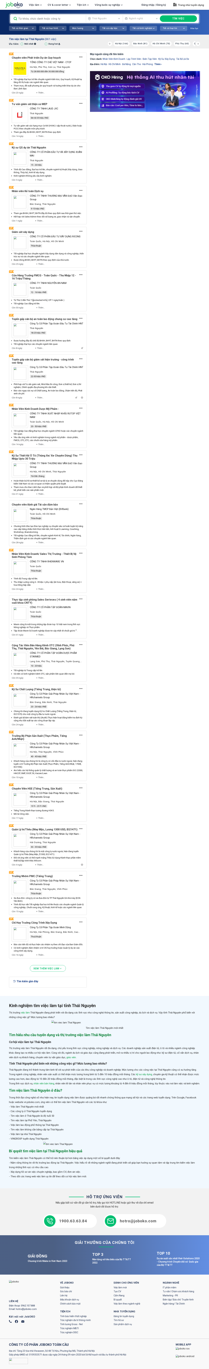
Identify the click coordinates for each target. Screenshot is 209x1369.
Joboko (14, 4)
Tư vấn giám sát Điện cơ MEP (29, 104)
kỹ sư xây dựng (166, 59)
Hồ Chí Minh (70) (161, 43)
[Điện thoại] (10, 1321)
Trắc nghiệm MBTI (69, 1328)
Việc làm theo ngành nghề (127, 1303)
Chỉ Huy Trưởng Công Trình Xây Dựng (34, 922)
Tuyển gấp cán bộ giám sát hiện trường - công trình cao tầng (43, 361)
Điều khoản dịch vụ (69, 1299)
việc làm (25, 1012)
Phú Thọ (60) (182, 43)
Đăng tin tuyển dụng (124, 1316)
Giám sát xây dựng (23, 232)
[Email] (22, 1321)
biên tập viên (150, 59)
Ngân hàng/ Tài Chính (174, 1303)
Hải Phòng (147, 64)
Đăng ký (161, 4)
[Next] (198, 44)
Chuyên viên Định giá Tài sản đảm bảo (35, 504)
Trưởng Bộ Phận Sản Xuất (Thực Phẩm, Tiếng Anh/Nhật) (39, 737)
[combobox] (104, 18)
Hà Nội (104, 64)
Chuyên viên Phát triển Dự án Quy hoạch (36, 57)
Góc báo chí (66, 1291)
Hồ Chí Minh (115, 64)
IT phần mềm (169, 1287)
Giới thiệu (64, 1287)
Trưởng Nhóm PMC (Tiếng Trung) (32, 876)
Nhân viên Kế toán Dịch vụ (27, 191)
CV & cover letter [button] (58, 4)
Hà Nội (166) (121, 43)
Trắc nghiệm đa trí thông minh (75, 1320)
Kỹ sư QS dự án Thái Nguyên (29, 147)
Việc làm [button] (34, 4)
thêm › (158, 64)
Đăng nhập (148, 4)
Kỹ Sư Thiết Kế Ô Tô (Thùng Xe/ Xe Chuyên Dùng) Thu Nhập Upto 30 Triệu (44, 457)
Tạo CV (117, 1291)
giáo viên (71, 1057)
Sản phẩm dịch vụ (123, 1324)
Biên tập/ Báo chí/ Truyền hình (178, 1299)
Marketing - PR (170, 1295)
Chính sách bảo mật (70, 1303)
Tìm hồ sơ (119, 1320)
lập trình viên (134, 59)
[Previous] (110, 44)
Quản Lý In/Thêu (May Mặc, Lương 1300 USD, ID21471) (44, 829)
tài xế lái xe (182, 59)
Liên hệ (63, 1295)
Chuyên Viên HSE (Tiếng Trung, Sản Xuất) (37, 788)
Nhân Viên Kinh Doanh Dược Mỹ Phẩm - (35, 408)
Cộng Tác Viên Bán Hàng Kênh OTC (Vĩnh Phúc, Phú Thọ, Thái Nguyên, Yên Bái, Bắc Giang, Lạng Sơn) (43, 647)
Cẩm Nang (119, 1295)
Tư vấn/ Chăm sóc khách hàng (178, 1291)
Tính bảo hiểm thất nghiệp (73, 1316)
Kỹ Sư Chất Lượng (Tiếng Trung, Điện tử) (36, 689)
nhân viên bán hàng (44, 1083)
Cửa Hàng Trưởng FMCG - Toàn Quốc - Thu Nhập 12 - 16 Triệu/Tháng (44, 277)
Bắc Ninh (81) (140, 43)
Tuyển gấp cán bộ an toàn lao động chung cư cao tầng (44, 319)
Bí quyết (118, 1299)
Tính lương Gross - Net (71, 1324)
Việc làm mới (120, 1287)
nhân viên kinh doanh (114, 59)
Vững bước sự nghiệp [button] (107, 4)
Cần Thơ (136, 64)
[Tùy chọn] (81, 57)
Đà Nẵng (126, 64)
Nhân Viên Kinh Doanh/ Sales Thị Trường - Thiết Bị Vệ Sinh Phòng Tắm (44, 555)
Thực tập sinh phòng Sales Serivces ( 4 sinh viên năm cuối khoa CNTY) (44, 601)
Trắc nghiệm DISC (69, 1332)
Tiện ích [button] (81, 4)
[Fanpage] (16, 1322)
